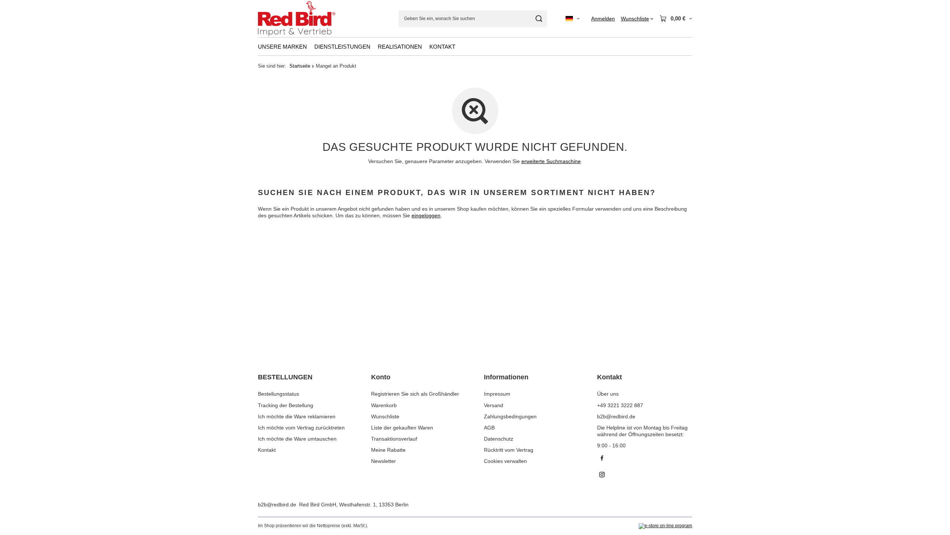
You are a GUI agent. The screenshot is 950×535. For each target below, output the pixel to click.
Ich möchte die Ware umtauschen (297, 439)
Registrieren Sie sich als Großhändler (415, 394)
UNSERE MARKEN (282, 46)
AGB (489, 428)
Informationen (506, 377)
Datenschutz (498, 439)
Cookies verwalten (505, 461)
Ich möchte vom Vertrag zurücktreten (301, 428)
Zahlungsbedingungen (510, 416)
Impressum (497, 394)
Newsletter (383, 461)
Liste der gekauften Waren (402, 428)
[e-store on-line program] (665, 526)
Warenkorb (384, 405)
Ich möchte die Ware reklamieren (296, 416)
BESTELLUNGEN (285, 377)
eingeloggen (426, 215)
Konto (380, 377)
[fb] (644, 459)
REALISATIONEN (400, 46)
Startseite (299, 66)
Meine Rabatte (388, 450)
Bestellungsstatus (278, 394)
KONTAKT (442, 46)
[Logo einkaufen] (296, 18)
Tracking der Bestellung (285, 405)
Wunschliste (385, 416)
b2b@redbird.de (277, 505)
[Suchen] (538, 18)
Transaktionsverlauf (394, 439)
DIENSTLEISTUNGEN (342, 46)
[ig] (644, 475)
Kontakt (267, 450)
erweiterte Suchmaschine (551, 161)
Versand (493, 405)
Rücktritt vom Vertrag (508, 450)
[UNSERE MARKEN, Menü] (310, 46)
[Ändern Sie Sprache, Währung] (573, 18)
